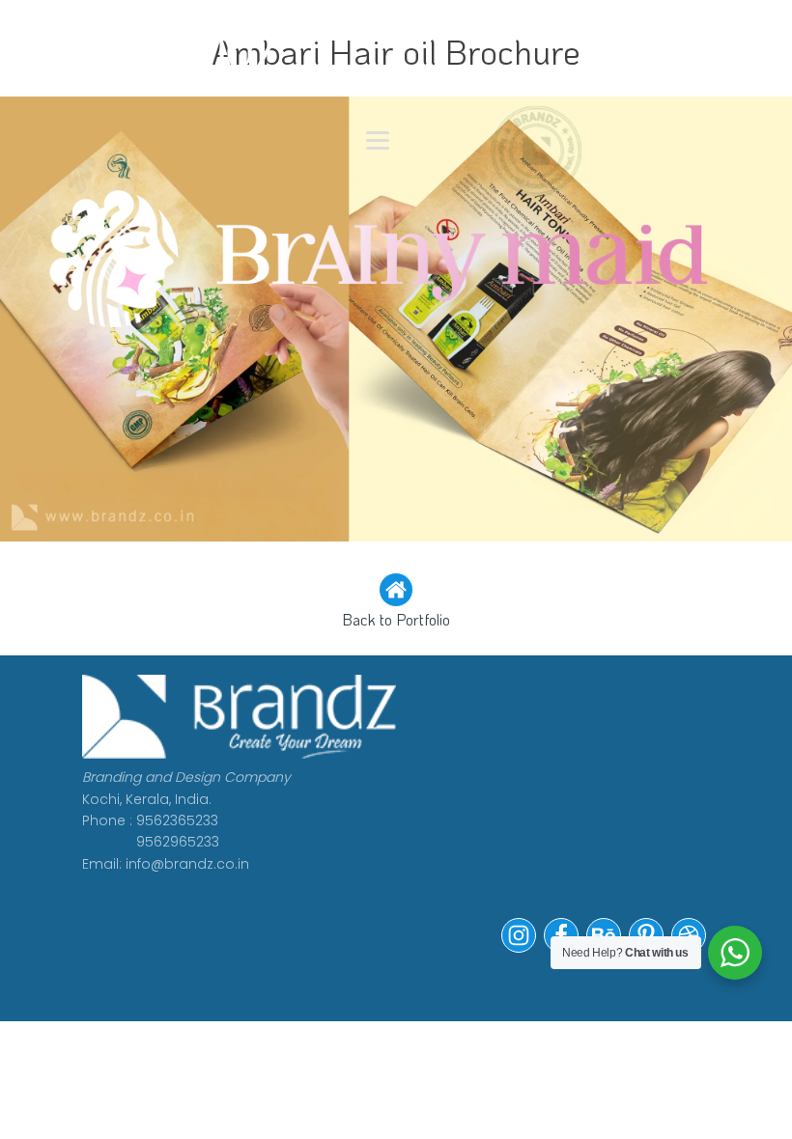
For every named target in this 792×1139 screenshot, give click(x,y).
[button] (396, 602)
